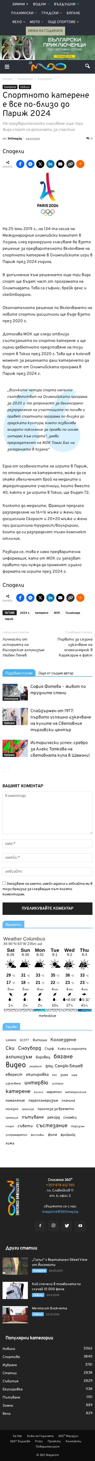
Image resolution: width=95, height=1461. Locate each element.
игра (74, 1075)
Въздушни (64, 4)
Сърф (49, 1049)
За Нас (17, 1436)
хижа (10, 1143)
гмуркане (35, 1066)
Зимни (18, 4)
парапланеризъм (43, 1100)
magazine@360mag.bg (60, 1212)
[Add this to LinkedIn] (50, 164)
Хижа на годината (72, 1049)
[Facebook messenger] (30, 164)
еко (54, 1075)
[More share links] (80, 164)
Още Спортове (61, 22)
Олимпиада (73, 613)
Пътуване (11, 1397)
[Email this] (60, 164)
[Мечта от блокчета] (15, 1315)
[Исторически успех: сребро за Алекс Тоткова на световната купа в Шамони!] (15, 748)
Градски (50, 13)
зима (64, 1075)
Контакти (73, 1441)
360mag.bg (15, 138)
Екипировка (13, 1389)
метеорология (75, 1092)
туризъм (77, 1126)
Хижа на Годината (45, 31)
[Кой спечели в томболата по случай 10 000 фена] (15, 1290)
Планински (22, 13)
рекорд (53, 1117)
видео (16, 1065)
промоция (12, 1118)
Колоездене (63, 1040)
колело (38, 1092)
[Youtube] (80, 1226)
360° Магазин (68, 1436)
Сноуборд (29, 1048)
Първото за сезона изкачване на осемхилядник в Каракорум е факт (75, 647)
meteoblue (47, 1016)
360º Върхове (20, 1441)
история (57, 1083)
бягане (63, 1057)
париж (9, 619)
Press (39, 1441)
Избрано (9, 723)
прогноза (28, 1109)
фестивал (37, 1135)
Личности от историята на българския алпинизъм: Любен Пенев (24, 647)
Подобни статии (19, 673)
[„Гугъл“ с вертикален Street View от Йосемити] (15, 1266)
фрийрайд (68, 1135)
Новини (25, 87)
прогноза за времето (55, 1109)
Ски (10, 1048)
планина (68, 1101)
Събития (10, 1381)
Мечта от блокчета (49, 1308)
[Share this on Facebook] (20, 164)
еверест (14, 1074)
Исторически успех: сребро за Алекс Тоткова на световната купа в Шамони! (60, 749)
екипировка (37, 1074)
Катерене (10, 87)
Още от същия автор (56, 673)
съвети (25, 1126)
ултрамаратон (16, 1135)
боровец (43, 1057)
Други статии (21, 1248)
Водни (39, 4)
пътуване (33, 1117)
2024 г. (25, 613)
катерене (41, 613)
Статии (10, 1373)
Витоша (40, 1040)
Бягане (73, 13)
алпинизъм (19, 1057)
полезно (12, 1109)
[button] (88, 67)
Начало (8, 79)
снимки (70, 1117)
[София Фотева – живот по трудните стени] (15, 692)
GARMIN (11, 1040)
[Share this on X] (40, 164)
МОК (57, 613)
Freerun (37, 1314)
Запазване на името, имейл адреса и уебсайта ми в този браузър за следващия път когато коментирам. (47, 889)
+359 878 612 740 (60, 1185)
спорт (10, 1126)
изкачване (13, 1084)
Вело (17, 22)
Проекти (54, 1441)
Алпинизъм (11, 699)
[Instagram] (53, 1226)
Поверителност (48, 1447)
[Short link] (70, 164)
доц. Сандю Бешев (64, 1066)
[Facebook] (40, 1226)
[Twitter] (67, 1226)
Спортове (11, 1357)
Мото (35, 22)
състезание (51, 1125)
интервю (36, 1083)
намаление (15, 1100)
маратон (54, 1092)
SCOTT (24, 1040)
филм (52, 1135)
